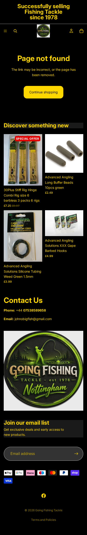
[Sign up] (76, 454)
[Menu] (5, 31)
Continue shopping (43, 92)
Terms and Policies (43, 519)
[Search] (15, 31)
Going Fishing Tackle (48, 510)
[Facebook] (43, 495)
